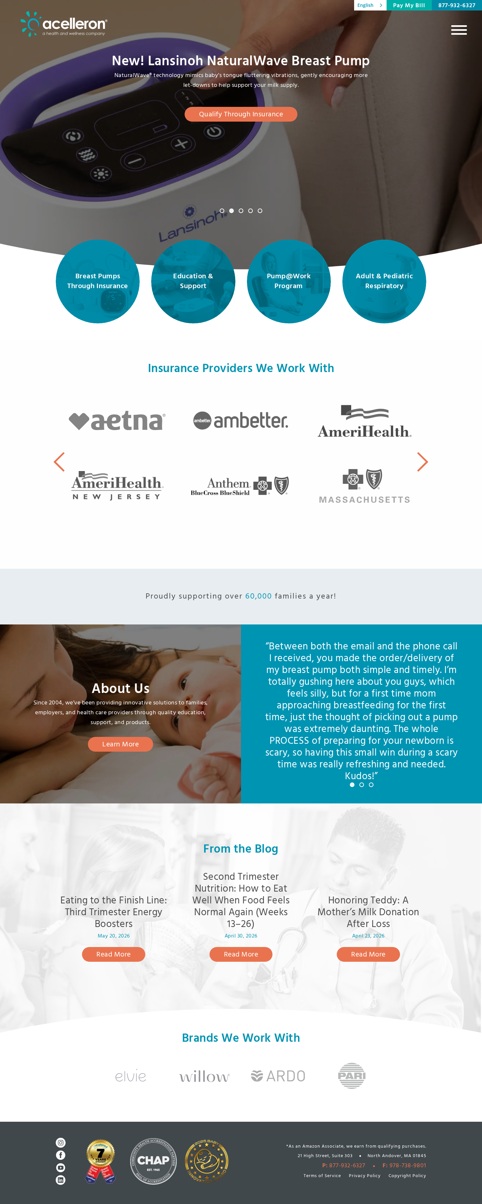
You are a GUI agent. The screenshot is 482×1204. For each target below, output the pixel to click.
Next (423, 462)
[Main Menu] (459, 30)
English (365, 5)
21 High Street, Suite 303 (325, 1156)
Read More (113, 954)
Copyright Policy (407, 1176)
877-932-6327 (456, 5)
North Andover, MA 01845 (397, 1156)
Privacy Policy (365, 1176)
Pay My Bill (409, 5)
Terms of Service (322, 1176)
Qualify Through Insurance (241, 114)
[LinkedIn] (61, 1180)
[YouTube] (61, 1168)
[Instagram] (61, 1143)
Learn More (120, 744)
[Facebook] (61, 1155)
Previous (59, 462)
